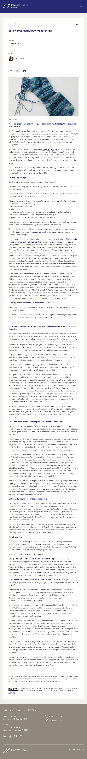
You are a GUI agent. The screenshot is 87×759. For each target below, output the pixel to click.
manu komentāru (49, 149)
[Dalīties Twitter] (17, 70)
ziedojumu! (11, 692)
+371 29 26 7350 (55, 716)
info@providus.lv (56, 720)
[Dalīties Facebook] (11, 70)
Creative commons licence (28, 688)
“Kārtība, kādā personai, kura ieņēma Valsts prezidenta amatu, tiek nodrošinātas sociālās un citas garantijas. (42, 242)
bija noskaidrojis (42, 274)
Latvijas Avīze (35, 232)
